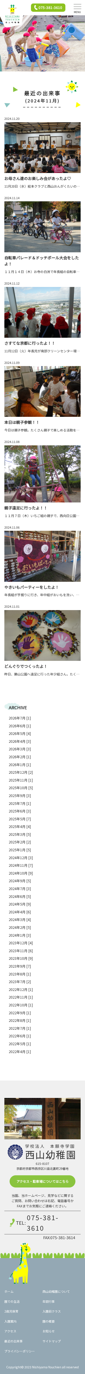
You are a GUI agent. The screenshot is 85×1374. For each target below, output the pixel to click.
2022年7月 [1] (20, 1028)
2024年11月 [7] (21, 865)
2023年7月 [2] (20, 981)
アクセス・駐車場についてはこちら (43, 1181)
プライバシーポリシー (19, 1351)
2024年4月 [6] (20, 911)
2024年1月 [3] (20, 935)
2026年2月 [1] (20, 756)
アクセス (10, 1331)
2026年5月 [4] (20, 733)
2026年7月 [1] (20, 718)
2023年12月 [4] (21, 942)
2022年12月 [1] (21, 989)
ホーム (9, 1291)
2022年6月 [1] (20, 1035)
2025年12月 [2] (21, 772)
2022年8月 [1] (20, 1020)
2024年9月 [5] (20, 880)
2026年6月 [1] (20, 725)
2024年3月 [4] (20, 919)
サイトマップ (51, 1341)
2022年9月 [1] (20, 1012)
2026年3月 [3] (20, 748)
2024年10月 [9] (21, 873)
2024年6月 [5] (20, 896)
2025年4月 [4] (20, 826)
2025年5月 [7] (20, 818)
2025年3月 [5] (20, 834)
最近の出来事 (13, 1341)
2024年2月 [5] (20, 927)
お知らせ (48, 1331)
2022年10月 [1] (21, 1005)
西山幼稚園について (56, 1291)
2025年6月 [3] (20, 811)
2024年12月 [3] (21, 857)
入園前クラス (51, 1311)
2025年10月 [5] (21, 787)
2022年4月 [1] (20, 1051)
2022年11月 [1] (21, 997)
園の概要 (48, 1321)
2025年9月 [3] (20, 795)
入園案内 (10, 1321)
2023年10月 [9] (21, 958)
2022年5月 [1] (20, 1043)
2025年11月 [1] (21, 780)
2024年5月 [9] (20, 904)
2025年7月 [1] (20, 803)
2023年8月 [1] (20, 974)
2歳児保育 (11, 1311)
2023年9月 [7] (20, 966)
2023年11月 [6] (21, 950)
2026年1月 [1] (20, 764)
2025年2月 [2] (20, 842)
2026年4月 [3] (20, 741)
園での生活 (12, 1301)
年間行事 (48, 1301)
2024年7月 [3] (20, 888)
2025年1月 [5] (20, 849)
